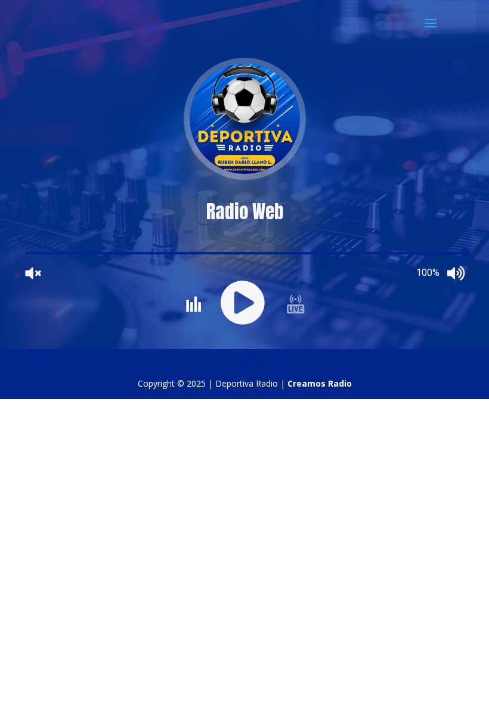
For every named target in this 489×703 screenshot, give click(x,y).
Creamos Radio (319, 383)
